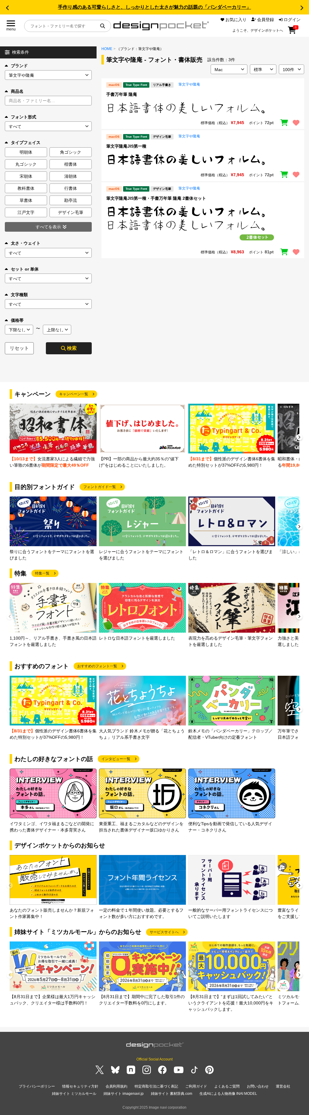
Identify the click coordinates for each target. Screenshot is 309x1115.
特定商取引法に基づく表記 (156, 1086)
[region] (202, 107)
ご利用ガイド (196, 1086)
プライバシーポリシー (37, 1086)
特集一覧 (42, 573)
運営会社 (283, 1086)
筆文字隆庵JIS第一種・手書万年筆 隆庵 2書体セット (156, 198)
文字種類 (19, 294)
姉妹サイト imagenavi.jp (124, 1094)
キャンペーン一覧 (73, 394)
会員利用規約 (116, 1086)
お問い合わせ (258, 1086)
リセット (19, 348)
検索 (72, 348)
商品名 (17, 91)
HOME (106, 49)
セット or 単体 (25, 269)
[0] (292, 32)
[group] (53, 436)
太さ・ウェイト (25, 243)
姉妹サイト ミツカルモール (74, 1094)
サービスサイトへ (164, 932)
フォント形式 (23, 116)
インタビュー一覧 (115, 759)
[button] (7, 8)
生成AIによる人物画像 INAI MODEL (228, 1094)
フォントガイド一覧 (99, 487)
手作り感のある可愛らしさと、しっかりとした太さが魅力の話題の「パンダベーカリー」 (154, 7)
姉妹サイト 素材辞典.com (171, 1094)
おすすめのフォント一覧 (97, 666)
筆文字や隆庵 (189, 84)
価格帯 (17, 320)
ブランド (19, 65)
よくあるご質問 (227, 1086)
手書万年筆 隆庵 (121, 94)
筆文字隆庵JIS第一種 (126, 146)
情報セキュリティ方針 (80, 1086)
